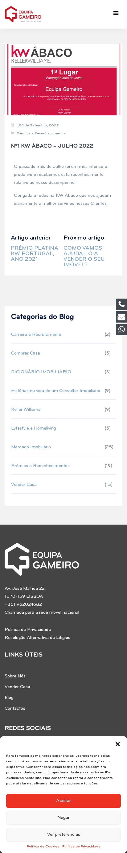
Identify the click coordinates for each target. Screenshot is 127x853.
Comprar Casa (25, 353)
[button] (118, 744)
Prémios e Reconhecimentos (41, 133)
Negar (63, 817)
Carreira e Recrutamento (36, 334)
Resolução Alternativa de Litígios (37, 638)
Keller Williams (25, 409)
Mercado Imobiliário (31, 447)
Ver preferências (63, 834)
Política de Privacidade (81, 846)
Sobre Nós (15, 676)
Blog (9, 698)
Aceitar (63, 801)
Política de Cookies (43, 846)
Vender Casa (24, 484)
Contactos (15, 708)
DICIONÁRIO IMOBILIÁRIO (41, 372)
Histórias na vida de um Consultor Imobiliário (55, 391)
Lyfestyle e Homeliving (33, 428)
